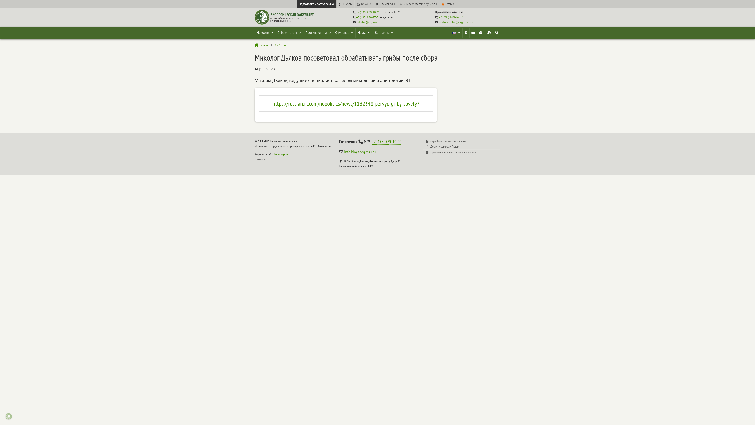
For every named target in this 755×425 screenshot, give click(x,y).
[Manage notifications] (9, 416)
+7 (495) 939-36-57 (451, 17)
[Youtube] (473, 33)
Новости (263, 33)
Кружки (366, 4)
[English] (456, 33)
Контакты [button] (382, 33)
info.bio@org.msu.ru (369, 22)
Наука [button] (362, 33)
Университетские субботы (420, 4)
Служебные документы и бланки (448, 141)
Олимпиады (387, 4)
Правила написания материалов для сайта (453, 152)
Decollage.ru (281, 154)
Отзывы (451, 4)
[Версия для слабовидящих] (488, 33)
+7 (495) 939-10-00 (368, 12)
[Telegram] (480, 33)
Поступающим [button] (316, 33)
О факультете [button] (287, 33)
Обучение (342, 33)
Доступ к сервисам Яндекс (444, 146)
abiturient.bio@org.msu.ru (456, 22)
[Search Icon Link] (496, 33)
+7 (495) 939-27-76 (368, 17)
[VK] (466, 33)
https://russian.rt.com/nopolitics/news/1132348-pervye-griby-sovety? (346, 104)
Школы (347, 4)
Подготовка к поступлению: (316, 4)
